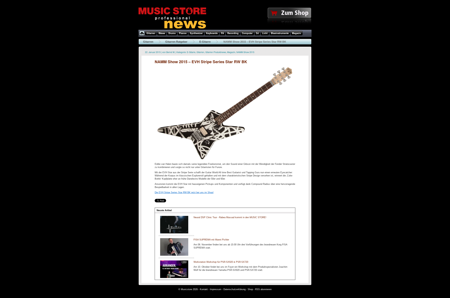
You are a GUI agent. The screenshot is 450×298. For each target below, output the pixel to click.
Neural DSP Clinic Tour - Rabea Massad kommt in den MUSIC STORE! (230, 217)
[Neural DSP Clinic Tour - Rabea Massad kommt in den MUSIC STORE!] (174, 232)
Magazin (231, 52)
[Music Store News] (172, 28)
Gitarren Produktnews (215, 52)
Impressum (215, 289)
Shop (250, 289)
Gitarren (148, 41)
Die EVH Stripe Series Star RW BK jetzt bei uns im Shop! (184, 192)
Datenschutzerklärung (234, 289)
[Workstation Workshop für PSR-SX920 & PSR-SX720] (174, 277)
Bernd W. (170, 52)
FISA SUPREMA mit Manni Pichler (211, 239)
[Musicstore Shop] (225, 29)
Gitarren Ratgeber (176, 41)
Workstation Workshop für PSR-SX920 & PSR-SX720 (221, 262)
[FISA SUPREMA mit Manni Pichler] (174, 255)
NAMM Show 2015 (245, 52)
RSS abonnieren (263, 289)
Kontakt (204, 289)
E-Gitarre (205, 41)
